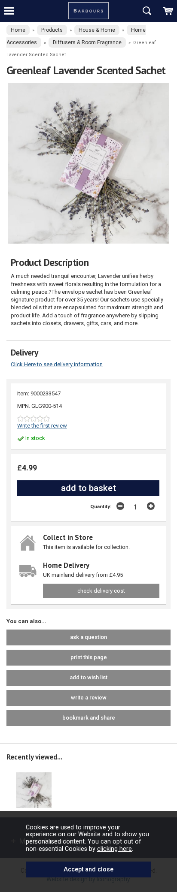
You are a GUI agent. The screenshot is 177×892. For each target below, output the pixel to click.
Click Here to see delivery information (57, 364)
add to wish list (88, 677)
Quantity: (100, 506)
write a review (89, 697)
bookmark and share (88, 717)
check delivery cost (101, 591)
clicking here (114, 848)
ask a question (88, 637)
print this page (88, 657)
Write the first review (42, 425)
